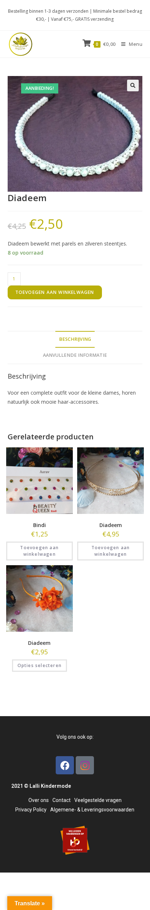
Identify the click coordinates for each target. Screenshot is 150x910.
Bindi (39, 525)
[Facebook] (65, 765)
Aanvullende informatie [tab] (75, 355)
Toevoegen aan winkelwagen (54, 292)
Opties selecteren (39, 665)
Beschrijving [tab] (75, 339)
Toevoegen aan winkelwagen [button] (39, 550)
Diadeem (110, 525)
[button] (133, 85)
